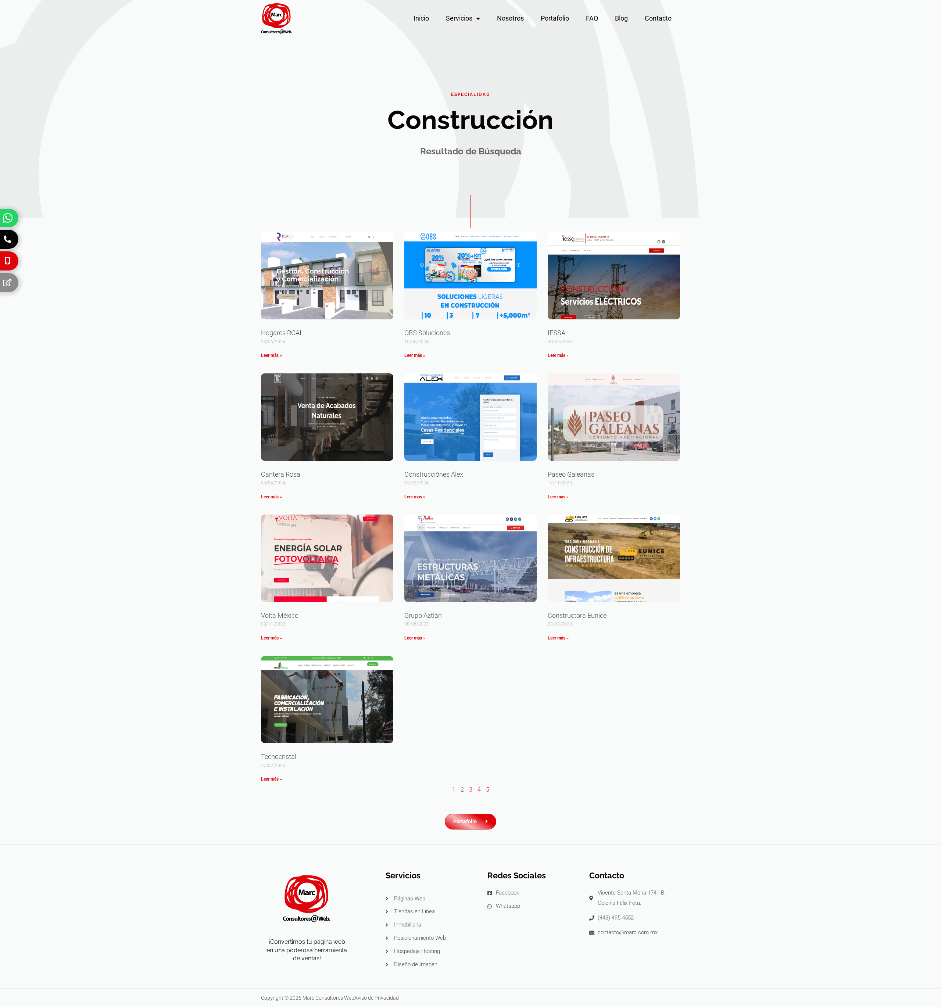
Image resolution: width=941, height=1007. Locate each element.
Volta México (279, 615)
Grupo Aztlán (423, 615)
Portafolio (555, 18)
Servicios (459, 18)
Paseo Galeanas (571, 474)
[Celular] (7, 261)
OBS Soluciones (427, 333)
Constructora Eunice (577, 615)
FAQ (592, 18)
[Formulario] (7, 282)
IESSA (556, 333)
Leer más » (271, 355)
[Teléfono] (7, 239)
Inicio (421, 18)
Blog (621, 18)
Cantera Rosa (280, 474)
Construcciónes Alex (433, 474)
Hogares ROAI (281, 333)
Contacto (658, 18)
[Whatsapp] (8, 218)
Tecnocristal (278, 756)
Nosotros (510, 18)
